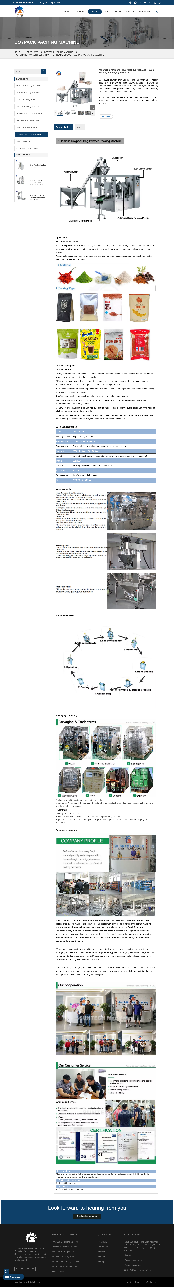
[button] (93, 113)
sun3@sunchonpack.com (49, 3)
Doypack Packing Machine (58, 52)
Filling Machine (23, 141)
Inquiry (80, 127)
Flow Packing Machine (26, 127)
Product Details (63, 127)
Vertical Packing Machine (27, 106)
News (107, 12)
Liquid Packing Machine (27, 99)
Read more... (60, 1271)
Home (67, 12)
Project (130, 12)
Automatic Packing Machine (29, 113)
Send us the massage (87, 1216)
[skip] (19, 10)
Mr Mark (130, 1255)
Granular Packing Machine (28, 86)
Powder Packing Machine (28, 93)
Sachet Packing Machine (27, 120)
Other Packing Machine (27, 148)
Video (118, 12)
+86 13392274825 (134, 1260)
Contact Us (145, 12)
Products (95, 12)
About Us (80, 12)
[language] (130, 3)
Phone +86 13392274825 (24, 3)
